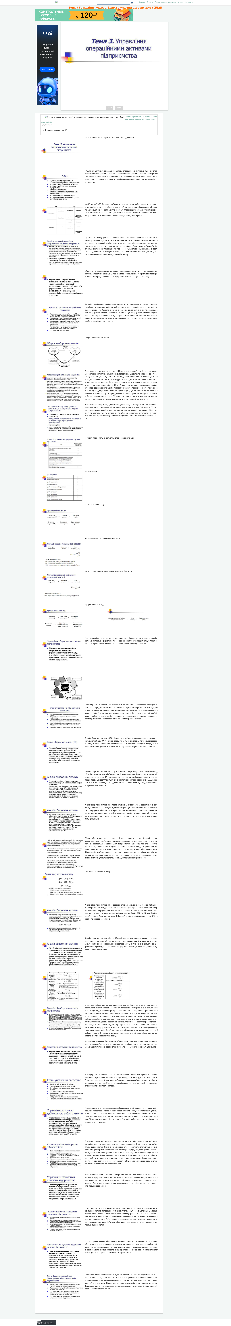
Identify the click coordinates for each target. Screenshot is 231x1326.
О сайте (150, 2)
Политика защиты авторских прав (169, 2)
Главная (142, 2)
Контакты (189, 2)
